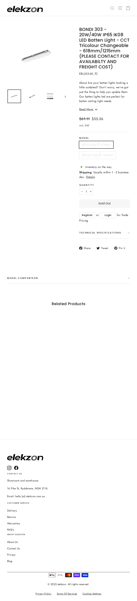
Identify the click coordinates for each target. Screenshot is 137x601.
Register (87, 215)
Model (84, 138)
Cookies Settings (92, 593)
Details (90, 177)
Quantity (86, 185)
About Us (12, 542)
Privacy (11, 555)
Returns (11, 517)
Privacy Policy (44, 593)
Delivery (12, 511)
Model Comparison (22, 278)
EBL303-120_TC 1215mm (97, 155)
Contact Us (13, 548)
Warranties (13, 523)
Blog (9, 561)
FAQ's (10, 530)
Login (108, 215)
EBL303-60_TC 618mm (96, 145)
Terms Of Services (67, 593)
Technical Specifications (100, 232)
